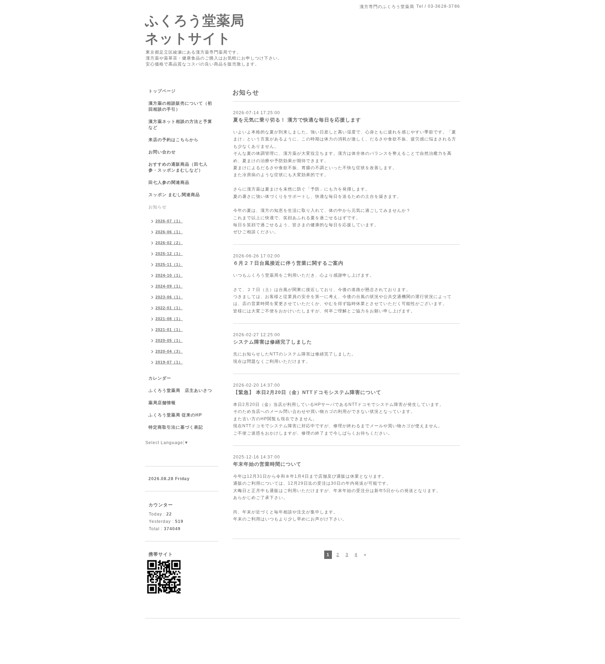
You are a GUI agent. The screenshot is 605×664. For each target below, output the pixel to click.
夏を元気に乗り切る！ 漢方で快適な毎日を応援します (297, 120)
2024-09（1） (169, 286)
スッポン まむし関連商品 (174, 194)
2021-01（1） (169, 329)
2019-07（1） (169, 362)
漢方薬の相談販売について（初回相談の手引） (180, 106)
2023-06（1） (169, 297)
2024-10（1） (169, 275)
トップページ (162, 91)
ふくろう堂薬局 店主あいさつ (180, 390)
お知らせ (157, 207)
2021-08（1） (169, 319)
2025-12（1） (169, 253)
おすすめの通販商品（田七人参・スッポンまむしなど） (178, 167)
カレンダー (159, 378)
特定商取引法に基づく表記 (175, 427)
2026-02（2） (169, 243)
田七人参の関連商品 (168, 182)
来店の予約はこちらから (173, 139)
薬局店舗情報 (162, 402)
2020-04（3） (169, 351)
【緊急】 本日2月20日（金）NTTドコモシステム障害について (307, 392)
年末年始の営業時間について (267, 464)
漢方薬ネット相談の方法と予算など (180, 124)
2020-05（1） (169, 340)
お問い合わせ (162, 152)
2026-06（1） (169, 232)
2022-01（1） (169, 308)
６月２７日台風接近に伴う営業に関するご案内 (288, 263)
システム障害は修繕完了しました (272, 342)
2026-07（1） (169, 221)
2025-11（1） (169, 264)
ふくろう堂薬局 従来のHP (175, 415)
